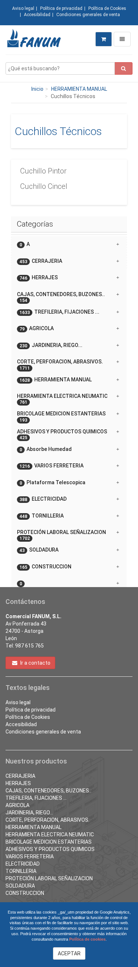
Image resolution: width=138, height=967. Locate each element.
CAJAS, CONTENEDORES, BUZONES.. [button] (61, 297)
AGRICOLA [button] (37, 328)
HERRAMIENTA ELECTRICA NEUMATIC (50, 834)
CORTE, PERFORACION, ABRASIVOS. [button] (60, 364)
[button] (69, 580)
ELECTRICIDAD (23, 864)
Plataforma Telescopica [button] (52, 482)
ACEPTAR (69, 953)
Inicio (37, 89)
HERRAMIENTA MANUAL (79, 89)
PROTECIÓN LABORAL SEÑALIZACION (49, 878)
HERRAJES (18, 783)
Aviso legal (23, 8)
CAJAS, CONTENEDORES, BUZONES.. (48, 791)
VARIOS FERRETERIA (30, 856)
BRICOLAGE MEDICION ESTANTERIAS (49, 842)
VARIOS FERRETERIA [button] (52, 466)
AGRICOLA (17, 805)
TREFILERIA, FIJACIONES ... (36, 798)
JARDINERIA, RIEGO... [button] (51, 345)
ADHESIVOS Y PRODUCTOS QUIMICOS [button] (62, 434)
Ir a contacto (34, 663)
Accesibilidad (37, 14)
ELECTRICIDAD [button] (43, 499)
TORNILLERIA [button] (42, 516)
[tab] (69, 244)
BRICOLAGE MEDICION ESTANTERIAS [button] (61, 416)
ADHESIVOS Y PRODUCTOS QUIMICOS (50, 849)
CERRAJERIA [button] (41, 261)
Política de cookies (87, 939)
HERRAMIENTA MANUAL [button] (56, 380)
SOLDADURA (20, 886)
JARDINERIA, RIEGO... (29, 812)
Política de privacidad (61, 8)
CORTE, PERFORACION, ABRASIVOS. (47, 820)
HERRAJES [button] (39, 278)
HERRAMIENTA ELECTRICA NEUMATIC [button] (62, 398)
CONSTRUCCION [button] (45, 567)
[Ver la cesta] (103, 39)
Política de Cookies (107, 8)
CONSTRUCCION (25, 893)
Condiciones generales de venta (88, 14)
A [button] (25, 244)
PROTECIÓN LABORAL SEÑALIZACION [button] (61, 535)
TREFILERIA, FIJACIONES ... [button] (59, 312)
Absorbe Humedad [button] (46, 449)
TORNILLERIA (21, 871)
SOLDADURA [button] (39, 550)
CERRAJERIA (20, 776)
